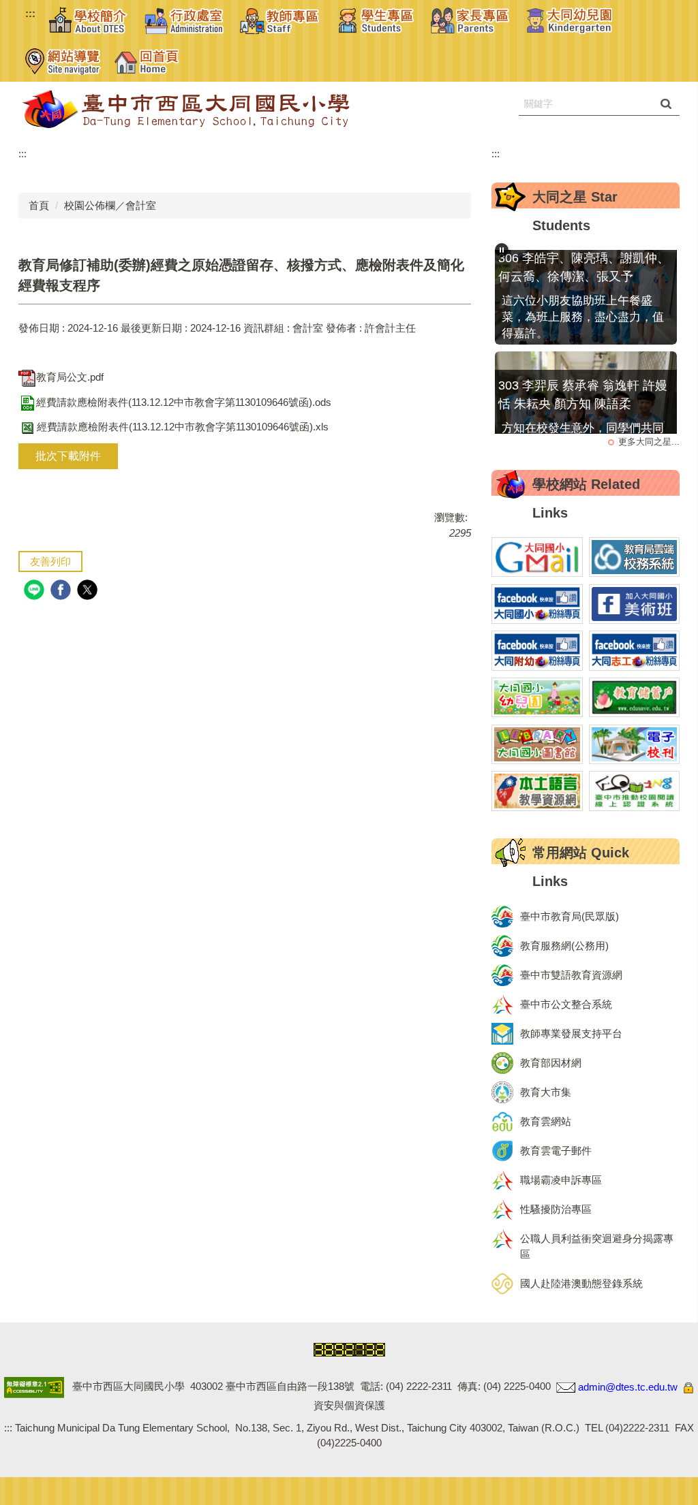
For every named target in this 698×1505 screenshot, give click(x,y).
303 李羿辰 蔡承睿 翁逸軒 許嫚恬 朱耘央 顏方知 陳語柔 (582, 377)
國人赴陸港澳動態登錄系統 (581, 1283)
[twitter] (89, 591)
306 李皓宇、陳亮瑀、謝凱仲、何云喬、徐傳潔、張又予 (583, 250)
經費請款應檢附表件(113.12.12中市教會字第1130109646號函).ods (183, 402)
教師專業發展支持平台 (571, 1033)
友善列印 (50, 561)
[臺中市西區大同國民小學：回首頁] (222, 109)
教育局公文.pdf (70, 377)
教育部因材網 (550, 1062)
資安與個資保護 (349, 1405)
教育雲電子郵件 (556, 1150)
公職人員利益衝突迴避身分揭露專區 (596, 1246)
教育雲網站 (545, 1121)
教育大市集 (545, 1092)
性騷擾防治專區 (556, 1209)
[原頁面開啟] (569, 20)
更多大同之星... (649, 442)
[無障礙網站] (34, 1387)
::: (30, 13)
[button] (90, 20)
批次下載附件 (68, 456)
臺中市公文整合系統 (566, 1004)
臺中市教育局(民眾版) (569, 916)
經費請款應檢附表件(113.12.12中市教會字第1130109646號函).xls (183, 426)
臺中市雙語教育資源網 (571, 975)
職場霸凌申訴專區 (561, 1180)
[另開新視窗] (537, 557)
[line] (36, 591)
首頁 (39, 205)
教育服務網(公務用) (564, 945)
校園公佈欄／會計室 (110, 205)
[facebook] (62, 591)
